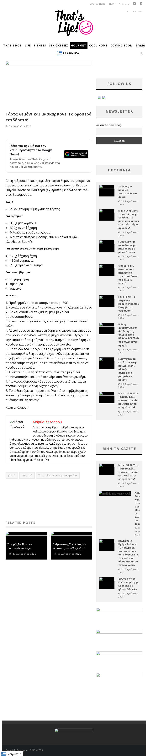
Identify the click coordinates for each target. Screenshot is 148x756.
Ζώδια (140, 45)
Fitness (40, 45)
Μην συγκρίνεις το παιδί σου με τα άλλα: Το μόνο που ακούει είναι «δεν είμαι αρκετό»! (128, 219)
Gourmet (78, 45)
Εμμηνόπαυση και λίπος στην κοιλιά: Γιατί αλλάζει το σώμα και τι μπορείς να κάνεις (127, 369)
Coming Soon (121, 45)
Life (28, 45)
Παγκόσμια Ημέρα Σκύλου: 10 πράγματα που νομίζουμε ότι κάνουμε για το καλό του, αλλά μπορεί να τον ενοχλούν (128, 553)
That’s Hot (12, 45)
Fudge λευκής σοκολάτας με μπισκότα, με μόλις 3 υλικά (127, 247)
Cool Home (98, 45)
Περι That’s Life (119, 3)
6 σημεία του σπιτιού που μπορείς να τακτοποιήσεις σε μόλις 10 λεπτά (128, 274)
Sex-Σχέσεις (58, 45)
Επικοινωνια (134, 11)
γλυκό (12, 475)
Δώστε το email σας (108, 125)
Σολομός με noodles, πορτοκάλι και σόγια (127, 192)
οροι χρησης (97, 3)
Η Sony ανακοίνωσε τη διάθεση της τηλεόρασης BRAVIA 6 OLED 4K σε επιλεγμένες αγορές (128, 335)
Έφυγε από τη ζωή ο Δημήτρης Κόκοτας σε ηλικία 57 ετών (128, 584)
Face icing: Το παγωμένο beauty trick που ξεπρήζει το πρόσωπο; (128, 303)
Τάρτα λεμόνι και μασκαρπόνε (57, 475)
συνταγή (27, 475)
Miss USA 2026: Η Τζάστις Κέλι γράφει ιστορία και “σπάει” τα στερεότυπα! (128, 400)
